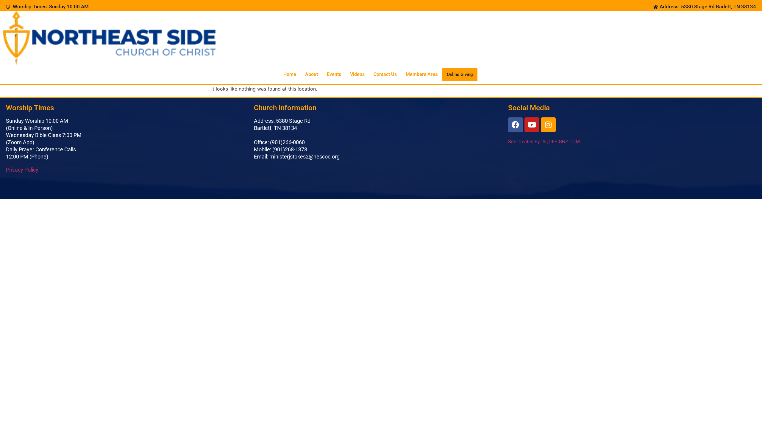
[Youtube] (531, 124)
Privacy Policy (22, 170)
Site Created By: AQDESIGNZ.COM (544, 141)
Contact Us (385, 74)
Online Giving (460, 74)
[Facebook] (515, 124)
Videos (357, 74)
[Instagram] (548, 124)
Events (334, 74)
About (311, 74)
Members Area (422, 74)
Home (289, 74)
